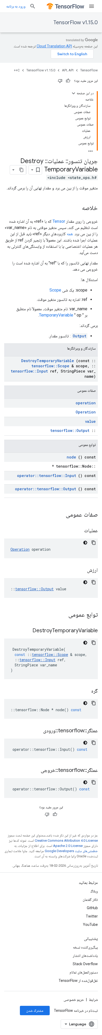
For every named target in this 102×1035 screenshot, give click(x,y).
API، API (67, 70)
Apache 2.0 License (68, 846)
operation (86, 402)
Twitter (92, 916)
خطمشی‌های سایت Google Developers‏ (71, 851)
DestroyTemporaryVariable (47, 360)
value (90, 421)
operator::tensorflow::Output (45, 488)
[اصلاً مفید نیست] (60, 81)
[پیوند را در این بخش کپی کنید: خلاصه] (76, 208)
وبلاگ (94, 891)
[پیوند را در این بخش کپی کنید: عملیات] (77, 531)
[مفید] (68, 81)
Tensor (59, 221)
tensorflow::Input (29, 371)
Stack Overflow (85, 964)
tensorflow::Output (69, 430)
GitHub (92, 908)
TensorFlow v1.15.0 (75, 22)
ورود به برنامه (15, 6)
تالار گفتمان (90, 899)
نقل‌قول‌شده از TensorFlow (78, 980)
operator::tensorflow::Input (46, 475)
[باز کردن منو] (91, 6)
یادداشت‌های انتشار (85, 955)
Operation (86, 412)
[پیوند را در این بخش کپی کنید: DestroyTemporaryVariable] (26, 631)
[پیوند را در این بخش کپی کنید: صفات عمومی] (59, 515)
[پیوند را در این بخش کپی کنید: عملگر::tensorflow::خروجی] (34, 770)
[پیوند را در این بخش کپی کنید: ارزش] (80, 570)
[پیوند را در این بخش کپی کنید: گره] (85, 691)
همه (70, 233)
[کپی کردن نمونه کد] (93, 542)
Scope (55, 290)
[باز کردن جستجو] (33, 6)
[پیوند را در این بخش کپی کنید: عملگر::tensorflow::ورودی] (36, 731)
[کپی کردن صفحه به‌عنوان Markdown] (21, 169)
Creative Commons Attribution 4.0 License (66, 840)
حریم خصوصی (74, 999)
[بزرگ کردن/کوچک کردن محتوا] (73, 93)
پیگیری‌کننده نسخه (85, 947)
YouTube (90, 924)
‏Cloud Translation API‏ (54, 46)
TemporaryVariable (56, 315)
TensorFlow (89, 70)
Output (79, 335)
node (71, 457)
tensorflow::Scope (50, 365)
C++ (17, 70)
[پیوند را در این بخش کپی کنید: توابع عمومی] (61, 615)
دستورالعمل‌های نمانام (84, 972)
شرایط (93, 999)
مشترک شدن (34, 1010)
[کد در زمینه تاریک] (85, 542)
